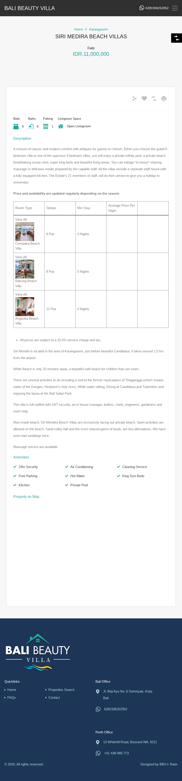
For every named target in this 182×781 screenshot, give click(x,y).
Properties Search (61, 689)
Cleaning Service (134, 467)
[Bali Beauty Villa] (37, 652)
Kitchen (24, 485)
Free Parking (28, 476)
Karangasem (98, 29)
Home (78, 29)
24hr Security (28, 467)
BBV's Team (169, 764)
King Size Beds (133, 476)
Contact (54, 697)
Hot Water (77, 476)
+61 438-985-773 (116, 753)
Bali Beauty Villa (29, 8)
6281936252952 (157, 8)
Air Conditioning (81, 467)
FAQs (11, 697)
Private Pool (79, 485)
